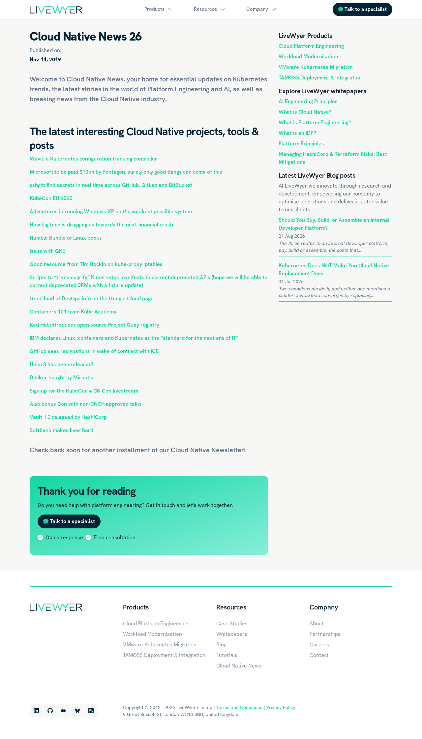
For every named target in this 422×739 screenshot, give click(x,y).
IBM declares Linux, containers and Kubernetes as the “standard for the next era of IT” (134, 338)
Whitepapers (231, 634)
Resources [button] (205, 9)
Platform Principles (301, 143)
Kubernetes (250, 79)
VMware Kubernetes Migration (316, 67)
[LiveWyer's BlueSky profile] (77, 710)
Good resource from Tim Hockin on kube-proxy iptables (96, 264)
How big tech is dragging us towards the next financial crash (101, 224)
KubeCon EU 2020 (51, 198)
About (317, 623)
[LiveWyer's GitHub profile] (50, 710)
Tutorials (226, 655)
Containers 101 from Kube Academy (73, 311)
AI (227, 89)
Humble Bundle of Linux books (66, 237)
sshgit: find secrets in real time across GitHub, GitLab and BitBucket (111, 185)
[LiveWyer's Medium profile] (63, 710)
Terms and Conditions (239, 707)
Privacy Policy (280, 707)
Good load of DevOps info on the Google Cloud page (92, 298)
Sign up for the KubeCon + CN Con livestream (84, 390)
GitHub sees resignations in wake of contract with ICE (94, 351)
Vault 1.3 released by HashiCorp (68, 417)
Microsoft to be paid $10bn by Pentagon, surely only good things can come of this (126, 171)
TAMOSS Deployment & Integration (320, 77)
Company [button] (257, 9)
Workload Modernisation (308, 56)
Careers (319, 644)
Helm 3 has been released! (61, 364)
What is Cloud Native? (305, 111)
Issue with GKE (47, 251)
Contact (319, 655)
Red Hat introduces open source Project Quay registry (94, 324)
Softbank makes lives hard (61, 430)
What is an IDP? (297, 133)
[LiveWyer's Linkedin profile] (36, 710)
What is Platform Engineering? (315, 122)
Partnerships (325, 634)
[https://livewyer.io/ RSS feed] (91, 710)
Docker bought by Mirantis (61, 377)
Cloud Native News (238, 665)
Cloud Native (190, 450)
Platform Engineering (178, 89)
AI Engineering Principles (308, 101)
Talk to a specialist (365, 9)
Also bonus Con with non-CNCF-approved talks (86, 403)
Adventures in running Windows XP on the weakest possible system (111, 211)
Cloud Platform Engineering (311, 46)
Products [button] (154, 9)
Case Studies (232, 623)
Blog (221, 644)
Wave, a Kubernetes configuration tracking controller (93, 158)
